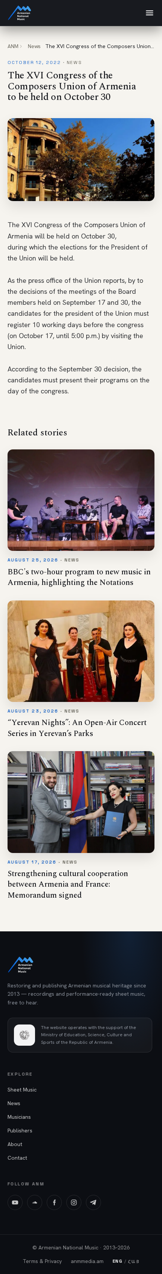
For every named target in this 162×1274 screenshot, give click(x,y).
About (15, 1144)
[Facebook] (54, 1202)
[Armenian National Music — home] (20, 13)
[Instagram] (73, 1202)
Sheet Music (22, 1089)
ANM (13, 46)
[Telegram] (93, 1202)
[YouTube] (15, 1202)
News (34, 46)
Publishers (20, 1130)
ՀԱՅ (133, 1261)
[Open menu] (149, 13)
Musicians (19, 1116)
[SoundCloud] (34, 1202)
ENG (118, 1261)
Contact (17, 1157)
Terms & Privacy (42, 1261)
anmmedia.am (87, 1261)
